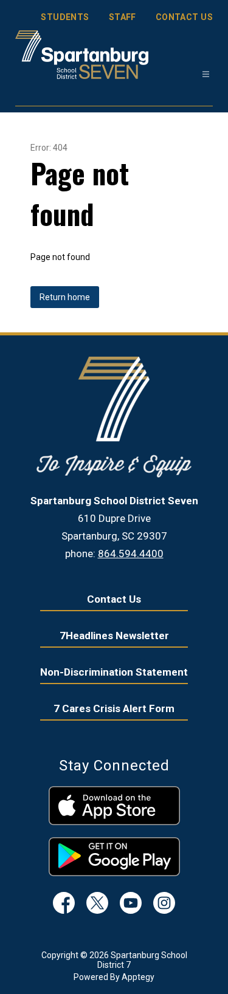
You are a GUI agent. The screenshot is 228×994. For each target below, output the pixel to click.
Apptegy (138, 977)
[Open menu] (206, 74)
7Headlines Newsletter (114, 635)
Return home (65, 297)
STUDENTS (65, 17)
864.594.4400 (131, 553)
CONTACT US (184, 17)
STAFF (122, 17)
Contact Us (114, 599)
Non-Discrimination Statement (114, 672)
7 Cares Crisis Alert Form (114, 708)
